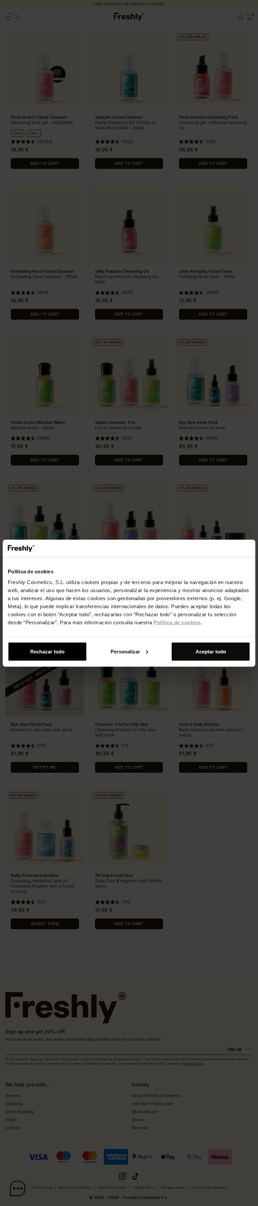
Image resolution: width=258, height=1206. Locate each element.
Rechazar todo (47, 651)
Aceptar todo (211, 651)
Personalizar (125, 651)
